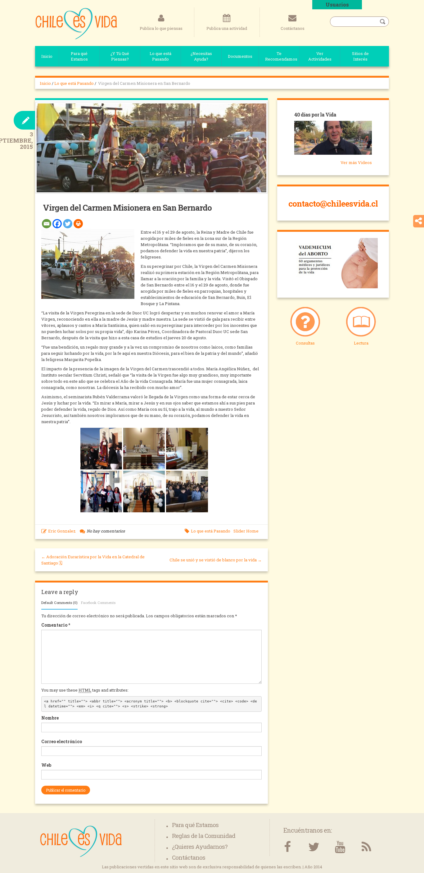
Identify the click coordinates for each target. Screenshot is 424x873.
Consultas (305, 343)
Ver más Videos (356, 162)
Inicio (46, 56)
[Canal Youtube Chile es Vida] (340, 847)
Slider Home (246, 531)
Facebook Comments (98, 602)
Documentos (240, 56)
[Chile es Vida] (76, 23)
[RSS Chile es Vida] (366, 847)
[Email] (46, 223)
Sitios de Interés (360, 56)
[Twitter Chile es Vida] (313, 847)
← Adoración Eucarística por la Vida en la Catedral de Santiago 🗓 (93, 560)
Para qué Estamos (79, 56)
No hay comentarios (106, 531)
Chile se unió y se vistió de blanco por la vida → (215, 560)
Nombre (50, 718)
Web (46, 765)
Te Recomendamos (281, 56)
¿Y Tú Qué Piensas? (120, 56)
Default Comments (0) (59, 602)
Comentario (55, 625)
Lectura (361, 343)
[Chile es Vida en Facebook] (287, 847)
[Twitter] (67, 223)
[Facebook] (57, 223)
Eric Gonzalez (62, 531)
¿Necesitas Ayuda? (201, 56)
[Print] (78, 223)
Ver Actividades (320, 56)
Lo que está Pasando (160, 56)
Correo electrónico (61, 741)
